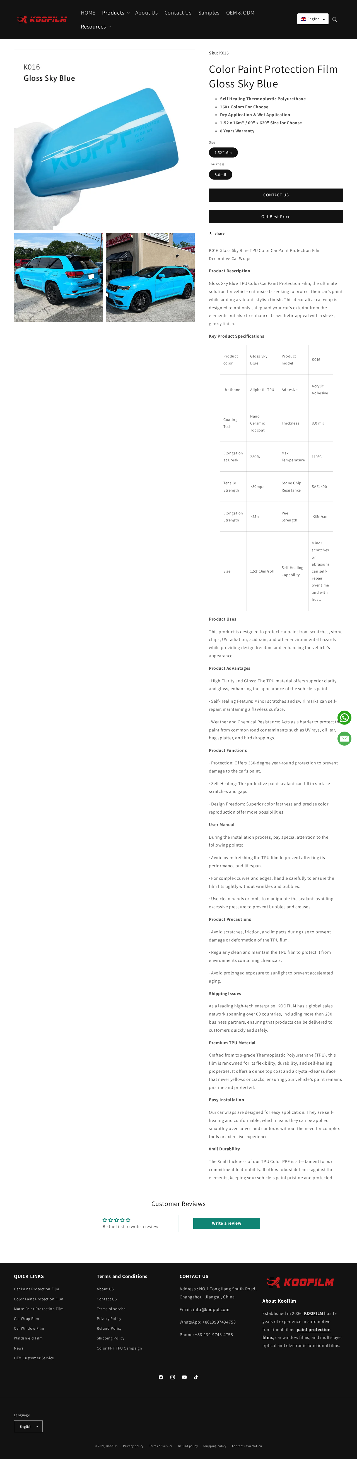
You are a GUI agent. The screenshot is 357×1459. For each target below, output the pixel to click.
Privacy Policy (109, 1318)
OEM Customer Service (34, 1357)
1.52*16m (223, 152)
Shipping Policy (110, 1338)
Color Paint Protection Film (38, 1298)
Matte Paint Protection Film (39, 1308)
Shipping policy (214, 1446)
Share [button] (219, 233)
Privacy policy (133, 1446)
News (18, 1348)
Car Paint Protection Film (36, 1288)
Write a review (226, 1223)
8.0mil (220, 174)
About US (105, 1288)
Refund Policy (109, 1328)
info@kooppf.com (211, 1309)
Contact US (107, 1298)
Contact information (247, 1446)
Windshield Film (28, 1338)
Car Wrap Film (26, 1318)
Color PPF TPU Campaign (119, 1348)
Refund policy (188, 1446)
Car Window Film (29, 1328)
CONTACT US (276, 194)
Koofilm (112, 1446)
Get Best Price (276, 217)
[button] (115, 13)
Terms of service (111, 1308)
